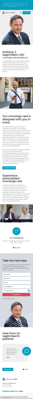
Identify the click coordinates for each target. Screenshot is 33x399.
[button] (13, 247)
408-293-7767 (12, 6)
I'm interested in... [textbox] (8, 290)
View (7, 369)
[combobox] (16, 290)
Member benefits (9, 168)
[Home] (9, 379)
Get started (16, 294)
